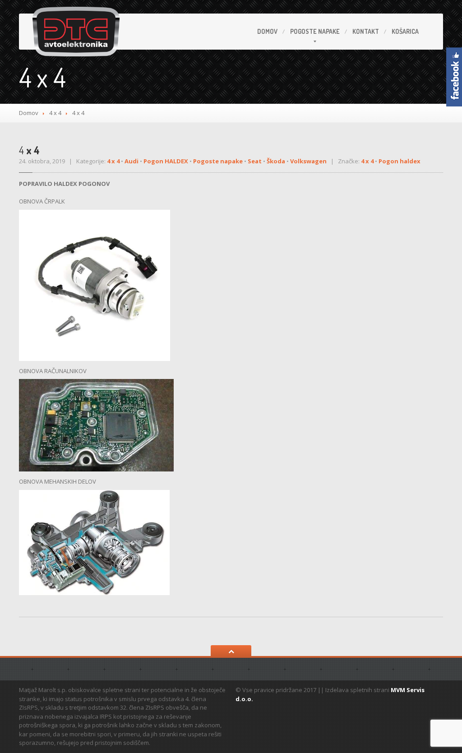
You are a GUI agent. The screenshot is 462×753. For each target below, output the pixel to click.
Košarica (405, 31)
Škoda (276, 161)
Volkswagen (308, 161)
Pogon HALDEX (165, 161)
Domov (267, 31)
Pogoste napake (218, 161)
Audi (132, 161)
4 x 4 (55, 113)
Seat (255, 161)
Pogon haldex (399, 161)
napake (315, 31)
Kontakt (365, 31)
